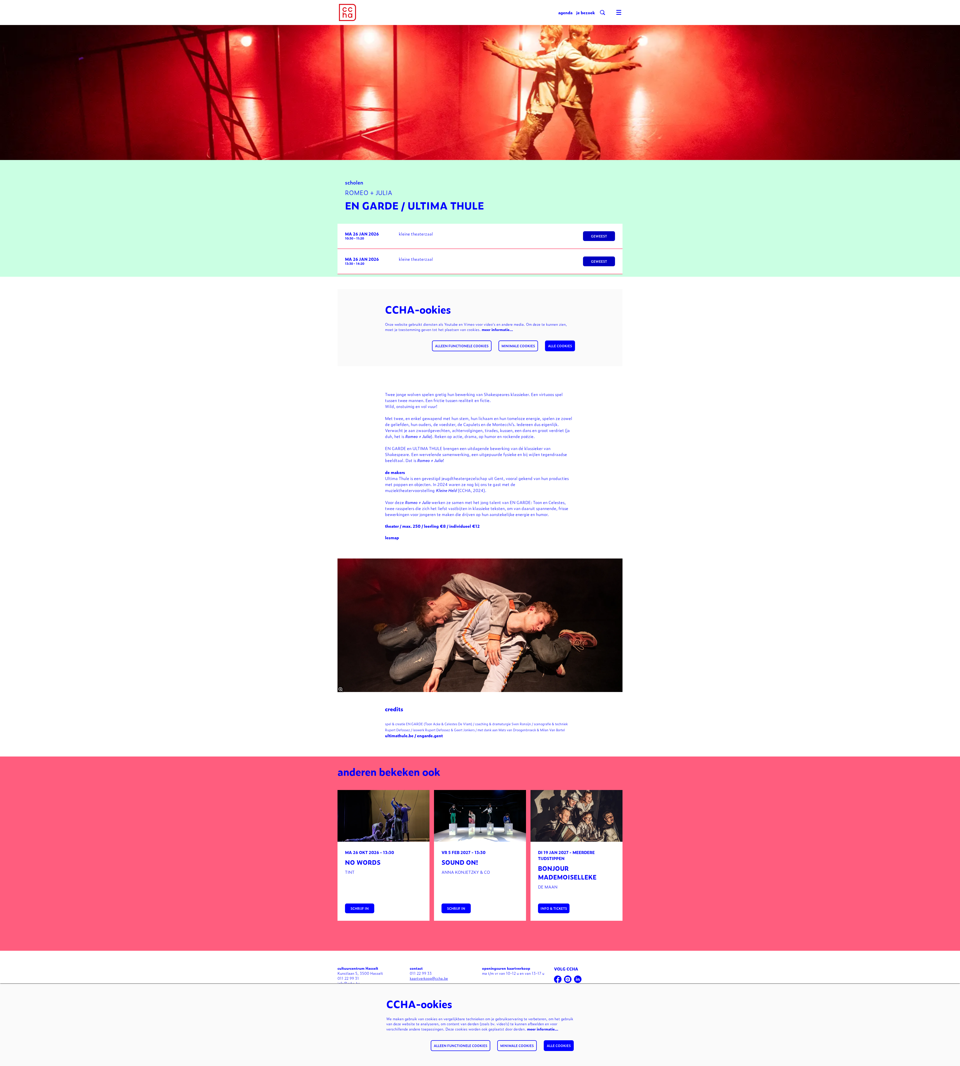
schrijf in (359, 908)
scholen (354, 182)
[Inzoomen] (341, 689)
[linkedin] (578, 979)
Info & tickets (553, 908)
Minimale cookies (518, 346)
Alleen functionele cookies (461, 346)
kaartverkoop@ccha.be (429, 978)
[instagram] (568, 979)
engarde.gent (430, 735)
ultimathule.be (399, 735)
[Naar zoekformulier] (602, 12)
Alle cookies (560, 346)
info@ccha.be (349, 983)
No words (362, 862)
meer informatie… (497, 329)
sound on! (460, 862)
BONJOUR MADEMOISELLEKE (567, 872)
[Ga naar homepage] (348, 12)
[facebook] (558, 979)
